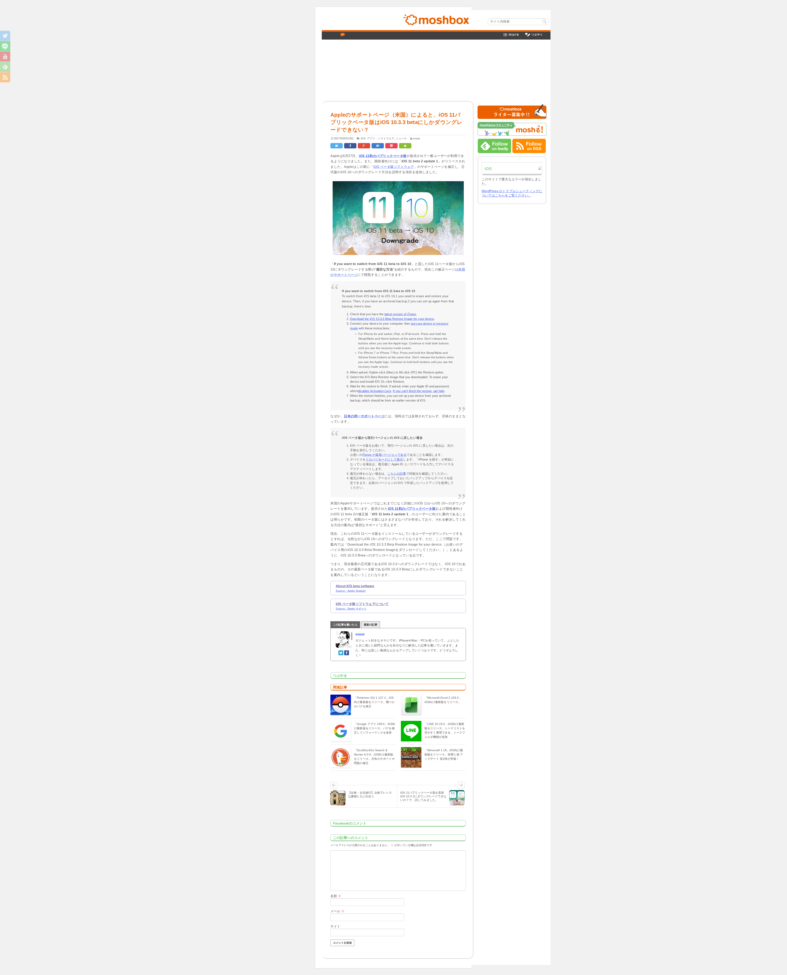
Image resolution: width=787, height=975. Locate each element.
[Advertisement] (436, 70)
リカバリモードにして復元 (384, 459)
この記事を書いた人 (345, 624)
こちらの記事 (396, 473)
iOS (363, 138)
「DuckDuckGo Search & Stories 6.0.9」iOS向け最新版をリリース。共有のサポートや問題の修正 (374, 757)
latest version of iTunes (400, 314)
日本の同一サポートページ (364, 416)
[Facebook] (346, 652)
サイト (335, 926)
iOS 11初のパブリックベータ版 (383, 156)
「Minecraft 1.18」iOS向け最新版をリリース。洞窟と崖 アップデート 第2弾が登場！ (443, 754)
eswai (416, 138)
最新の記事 (370, 624)
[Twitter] (341, 652)
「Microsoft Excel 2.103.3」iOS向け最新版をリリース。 (443, 700)
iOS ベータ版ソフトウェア (393, 166)
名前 (335, 896)
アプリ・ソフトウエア (380, 138)
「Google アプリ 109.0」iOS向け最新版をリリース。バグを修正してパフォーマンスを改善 (374, 728)
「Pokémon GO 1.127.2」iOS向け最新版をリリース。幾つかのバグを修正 (374, 702)
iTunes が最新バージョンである (385, 454)
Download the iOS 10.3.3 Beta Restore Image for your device (392, 319)
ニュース (401, 138)
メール (337, 911)
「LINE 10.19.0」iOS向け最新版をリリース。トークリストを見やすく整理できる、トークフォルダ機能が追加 (444, 730)
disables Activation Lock (374, 391)
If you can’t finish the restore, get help (418, 391)
